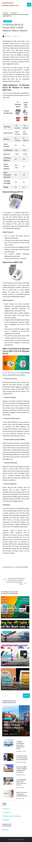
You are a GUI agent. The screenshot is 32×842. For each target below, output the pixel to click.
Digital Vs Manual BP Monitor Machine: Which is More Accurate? (14, 660)
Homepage (5, 12)
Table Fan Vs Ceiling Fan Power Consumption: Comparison (13, 636)
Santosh (7, 36)
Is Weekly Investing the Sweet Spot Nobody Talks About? (20, 745)
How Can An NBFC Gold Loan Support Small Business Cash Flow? (22, 769)
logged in (13, 567)
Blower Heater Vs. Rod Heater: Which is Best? (13, 684)
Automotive (8, 718)
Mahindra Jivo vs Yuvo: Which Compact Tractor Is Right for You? (15, 726)
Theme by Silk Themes (16, 839)
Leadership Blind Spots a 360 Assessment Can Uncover (21, 782)
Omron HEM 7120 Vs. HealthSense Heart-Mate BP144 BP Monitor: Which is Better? (14, 611)
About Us (7, 808)
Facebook (5, 829)
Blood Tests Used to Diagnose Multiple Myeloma (21, 794)
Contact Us (7, 812)
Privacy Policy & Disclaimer (12, 816)
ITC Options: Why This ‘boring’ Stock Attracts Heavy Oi (21, 757)
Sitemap (6, 820)
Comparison (13, 12)
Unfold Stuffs (8, 3)
